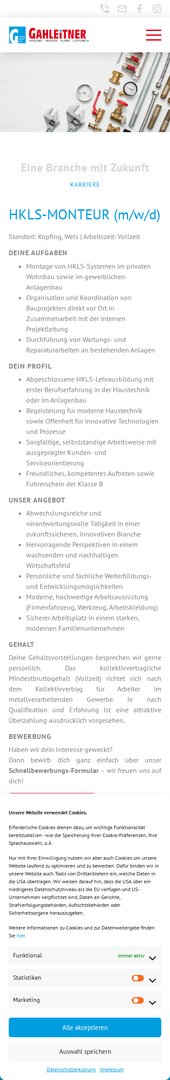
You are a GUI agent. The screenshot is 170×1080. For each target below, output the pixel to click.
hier (21, 935)
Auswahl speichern (85, 1051)
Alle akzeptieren (85, 1027)
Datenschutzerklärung (71, 1069)
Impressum (112, 1069)
